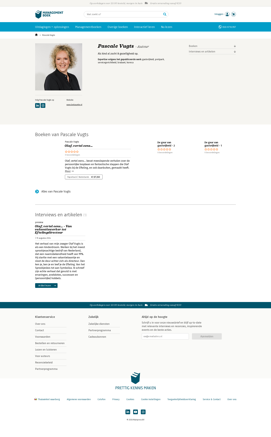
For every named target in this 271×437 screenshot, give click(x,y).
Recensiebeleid (44, 362)
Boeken (193, 46)
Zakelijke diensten (99, 323)
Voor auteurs (42, 356)
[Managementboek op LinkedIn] (127, 412)
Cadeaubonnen (97, 336)
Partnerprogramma (46, 368)
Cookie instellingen (150, 399)
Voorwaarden (42, 336)
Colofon (101, 399)
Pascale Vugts (48, 35)
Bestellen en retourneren (50, 343)
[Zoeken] (165, 14)
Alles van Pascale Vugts (56, 191)
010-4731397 (229, 27)
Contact (39, 330)
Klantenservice (45, 317)
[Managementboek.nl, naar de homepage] (49, 17)
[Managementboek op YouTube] (135, 412)
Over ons (40, 323)
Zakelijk (93, 317)
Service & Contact (212, 399)
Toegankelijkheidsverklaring (181, 399)
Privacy (116, 399)
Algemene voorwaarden (79, 399)
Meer (68, 171)
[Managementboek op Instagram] (143, 412)
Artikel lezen (44, 285)
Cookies (130, 399)
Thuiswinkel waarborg (49, 399)
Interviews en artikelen (202, 51)
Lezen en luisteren (46, 349)
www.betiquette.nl (74, 105)
